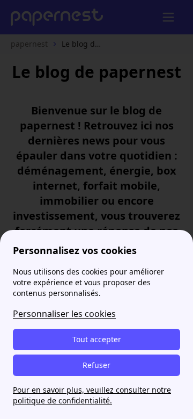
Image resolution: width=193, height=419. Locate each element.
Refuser (96, 365)
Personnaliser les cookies (64, 313)
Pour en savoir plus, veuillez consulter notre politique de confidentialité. (92, 395)
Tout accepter (96, 339)
